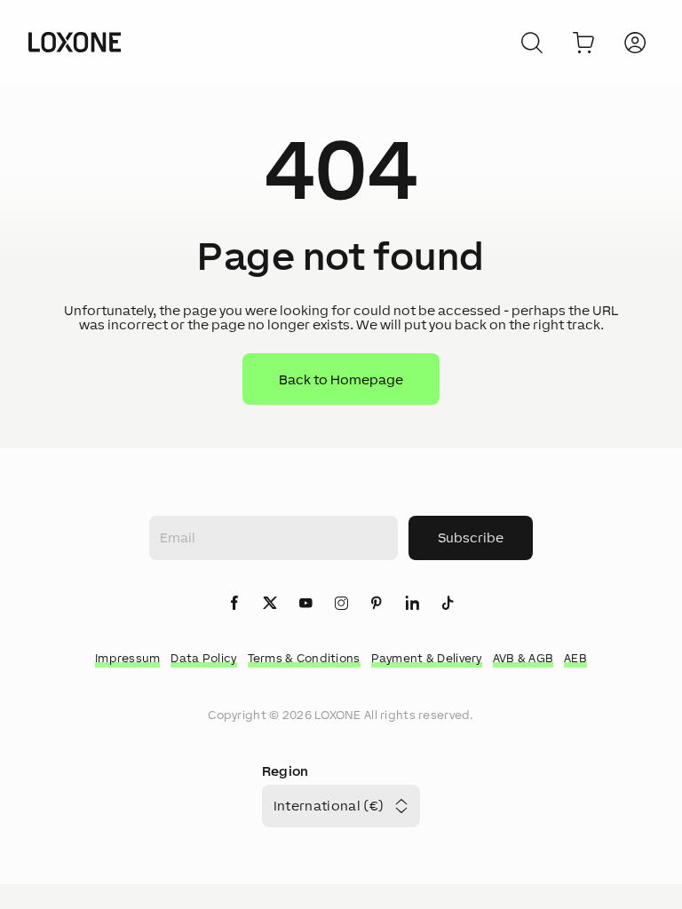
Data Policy (203, 658)
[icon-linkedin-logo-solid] (412, 604)
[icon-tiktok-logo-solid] (447, 604)
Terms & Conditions (304, 658)
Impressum (128, 658)
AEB (575, 658)
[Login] (635, 42)
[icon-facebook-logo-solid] (234, 604)
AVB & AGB (523, 658)
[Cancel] (532, 42)
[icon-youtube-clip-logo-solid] (305, 604)
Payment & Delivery (426, 658)
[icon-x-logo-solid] (270, 604)
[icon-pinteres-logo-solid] (376, 604)
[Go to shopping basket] (583, 42)
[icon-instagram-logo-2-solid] (341, 604)
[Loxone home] (74, 42)
